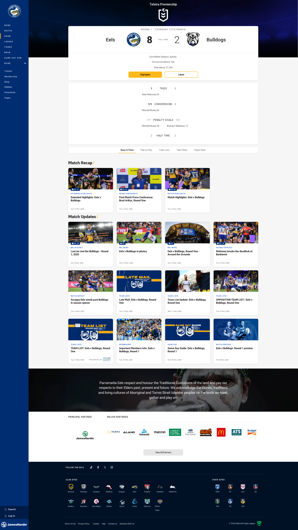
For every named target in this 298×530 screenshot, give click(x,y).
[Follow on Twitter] (105, 467)
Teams (8, 47)
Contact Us (112, 523)
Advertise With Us (127, 523)
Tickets (8, 71)
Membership (10, 76)
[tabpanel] (163, 261)
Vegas (7, 97)
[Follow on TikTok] (91, 467)
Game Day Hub (13, 58)
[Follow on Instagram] (112, 467)
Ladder (8, 41)
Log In (11, 515)
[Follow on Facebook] (98, 467)
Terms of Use (70, 523)
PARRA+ (8, 87)
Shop (6, 81)
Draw (7, 36)
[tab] (127, 150)
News (7, 25)
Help (104, 523)
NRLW (7, 52)
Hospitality (9, 92)
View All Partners (163, 452)
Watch (8, 30)
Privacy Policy (83, 523)
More (7, 63)
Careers (96, 523)
